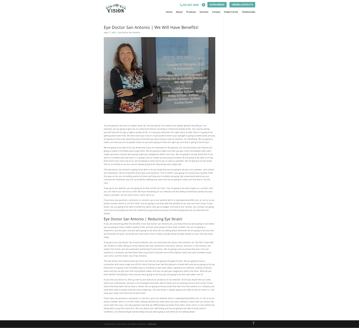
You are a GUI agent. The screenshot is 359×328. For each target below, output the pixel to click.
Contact (216, 12)
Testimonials (248, 12)
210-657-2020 (191, 5)
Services (204, 12)
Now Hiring (217, 4)
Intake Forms (231, 12)
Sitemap (152, 324)
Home (169, 12)
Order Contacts (242, 4)
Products (191, 12)
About (179, 12)
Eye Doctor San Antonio (129, 32)
